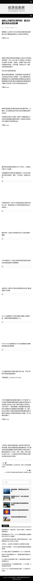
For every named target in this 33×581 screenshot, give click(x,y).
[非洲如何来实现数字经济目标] (6, 518)
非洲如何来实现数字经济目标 (18, 517)
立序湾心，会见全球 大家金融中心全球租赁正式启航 (15, 544)
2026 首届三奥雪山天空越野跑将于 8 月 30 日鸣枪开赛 (16, 551)
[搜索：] (16, 482)
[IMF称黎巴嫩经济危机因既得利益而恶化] (6, 505)
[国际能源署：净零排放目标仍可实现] (6, 491)
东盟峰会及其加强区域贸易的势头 (20, 510)
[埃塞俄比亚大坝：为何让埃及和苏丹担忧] (6, 498)
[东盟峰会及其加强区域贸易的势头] (6, 511)
